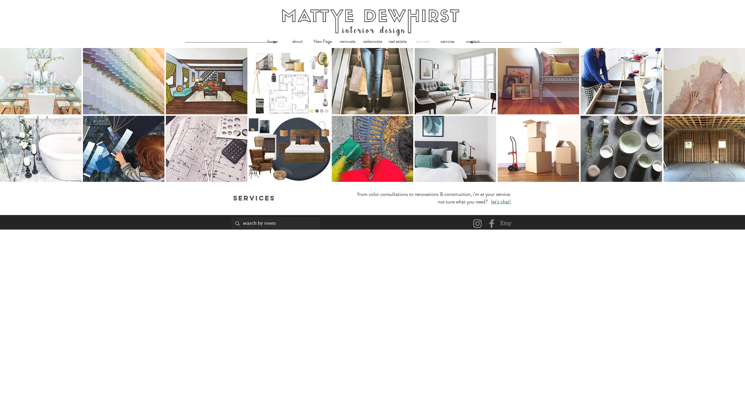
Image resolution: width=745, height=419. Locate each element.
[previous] (10, 118)
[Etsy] (506, 223)
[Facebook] (491, 223)
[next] (734, 118)
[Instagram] (477, 223)
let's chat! (501, 201)
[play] (733, 177)
